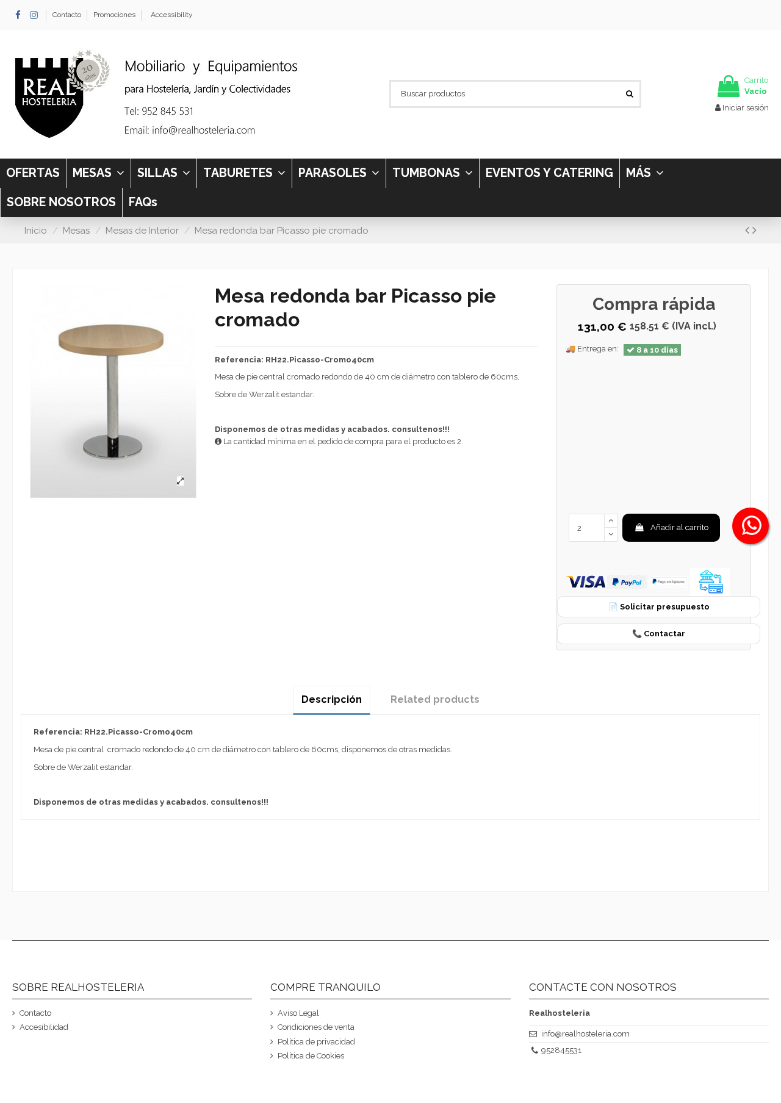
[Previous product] (748, 230)
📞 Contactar (658, 633)
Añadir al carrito (679, 527)
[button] (644, 173)
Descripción (331, 699)
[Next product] (754, 230)
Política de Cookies (311, 1055)
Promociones (114, 14)
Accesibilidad (44, 1027)
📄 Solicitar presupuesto (659, 606)
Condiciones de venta (316, 1027)
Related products (435, 699)
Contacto (67, 14)
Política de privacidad (316, 1041)
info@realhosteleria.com (585, 1033)
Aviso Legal (298, 1013)
